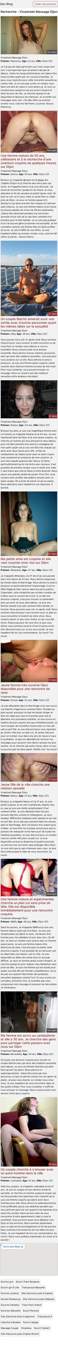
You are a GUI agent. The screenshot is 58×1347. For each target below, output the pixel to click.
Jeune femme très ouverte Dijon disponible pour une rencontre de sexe (25, 688)
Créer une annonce (45, 4)
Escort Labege (30, 1322)
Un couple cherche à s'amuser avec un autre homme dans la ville (27, 1171)
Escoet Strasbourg (10, 1299)
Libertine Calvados (11, 1322)
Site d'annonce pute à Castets (37, 1293)
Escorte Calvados (10, 1304)
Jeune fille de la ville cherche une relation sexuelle (25, 786)
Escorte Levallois (10, 1293)
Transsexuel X (44, 1316)
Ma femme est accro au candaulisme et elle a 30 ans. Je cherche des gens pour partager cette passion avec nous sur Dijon (28, 1041)
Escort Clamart (42, 1328)
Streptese (26, 1328)
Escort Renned (31, 1310)
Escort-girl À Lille (10, 1287)
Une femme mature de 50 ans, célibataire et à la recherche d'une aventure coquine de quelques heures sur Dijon (28, 161)
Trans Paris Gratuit (31, 1304)
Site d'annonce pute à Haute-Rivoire (20, 1333)
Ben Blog (6, 4)
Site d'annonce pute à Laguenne (18, 1316)
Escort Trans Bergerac (28, 1281)
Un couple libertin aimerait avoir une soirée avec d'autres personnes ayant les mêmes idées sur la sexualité (28, 322)
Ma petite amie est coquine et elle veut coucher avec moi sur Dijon (26, 560)
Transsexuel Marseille (33, 1287)
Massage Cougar (10, 1328)
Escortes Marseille (11, 1310)
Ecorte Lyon (7, 1281)
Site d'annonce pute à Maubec (39, 1299)
